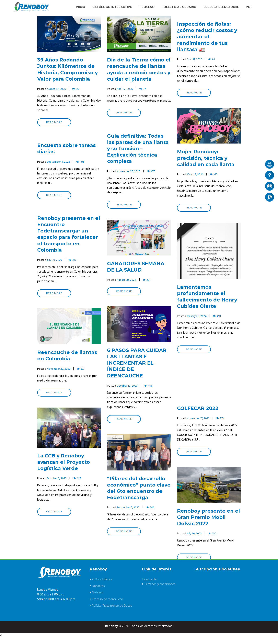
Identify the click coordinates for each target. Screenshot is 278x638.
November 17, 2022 (198, 418)
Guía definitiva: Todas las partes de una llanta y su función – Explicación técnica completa (138, 148)
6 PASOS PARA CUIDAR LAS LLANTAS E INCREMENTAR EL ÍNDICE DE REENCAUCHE (136, 363)
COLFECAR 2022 (197, 408)
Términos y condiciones (159, 584)
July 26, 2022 (194, 533)
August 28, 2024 (126, 280)
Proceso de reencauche (107, 599)
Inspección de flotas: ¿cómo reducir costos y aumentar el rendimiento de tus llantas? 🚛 (207, 36)
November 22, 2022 (58, 369)
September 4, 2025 (58, 162)
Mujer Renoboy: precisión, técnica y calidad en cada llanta (205, 158)
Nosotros (98, 586)
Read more (54, 122)
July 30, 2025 (54, 260)
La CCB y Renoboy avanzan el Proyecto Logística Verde (63, 462)
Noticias (97, 592)
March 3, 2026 (195, 174)
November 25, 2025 (128, 171)
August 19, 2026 (56, 89)
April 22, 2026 (125, 89)
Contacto (150, 579)
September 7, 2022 (128, 507)
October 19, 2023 (127, 386)
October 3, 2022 (57, 478)
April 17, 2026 (194, 59)
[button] (0, 635)
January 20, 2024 (197, 316)
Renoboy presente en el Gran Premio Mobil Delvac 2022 (208, 517)
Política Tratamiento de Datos (112, 605)
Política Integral (102, 579)
